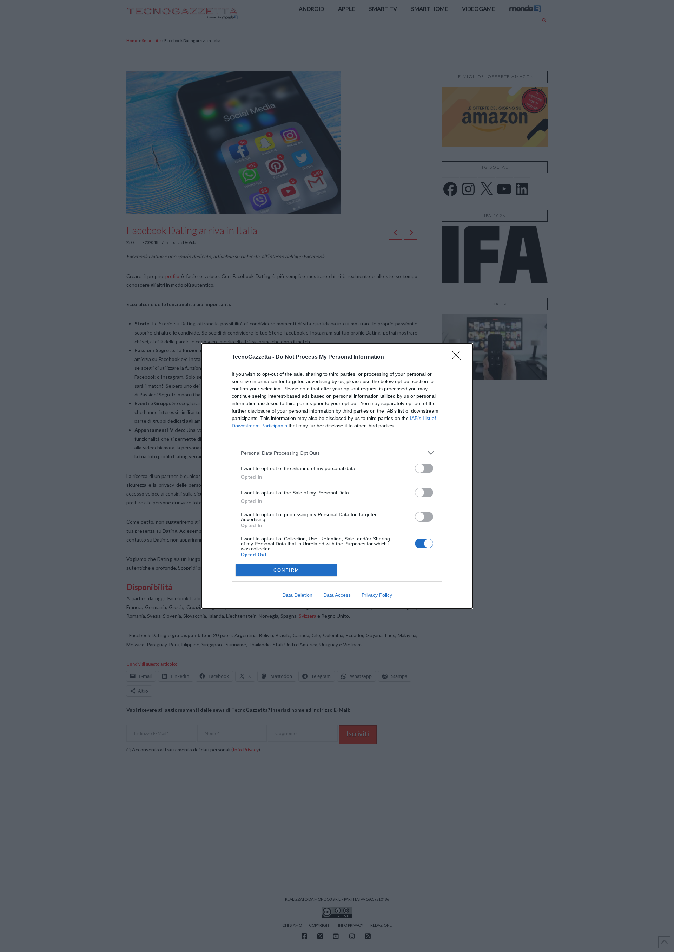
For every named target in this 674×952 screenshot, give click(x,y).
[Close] (458, 357)
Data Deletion (297, 595)
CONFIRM (286, 570)
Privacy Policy (377, 595)
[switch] (424, 468)
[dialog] (337, 476)
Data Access (337, 595)
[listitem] (337, 452)
